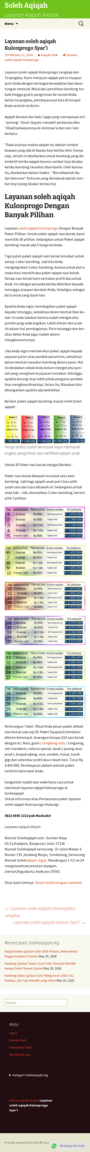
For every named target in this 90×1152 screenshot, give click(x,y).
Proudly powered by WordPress (27, 1142)
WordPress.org (19, 1054)
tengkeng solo (53, 743)
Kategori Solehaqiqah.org (30, 1075)
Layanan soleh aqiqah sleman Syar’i (49, 922)
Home (13, 1100)
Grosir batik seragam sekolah (58, 882)
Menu (9, 23)
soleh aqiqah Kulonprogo (38, 228)
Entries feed (17, 1040)
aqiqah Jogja (36, 860)
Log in (13, 1033)
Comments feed (20, 1047)
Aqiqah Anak (49, 55)
